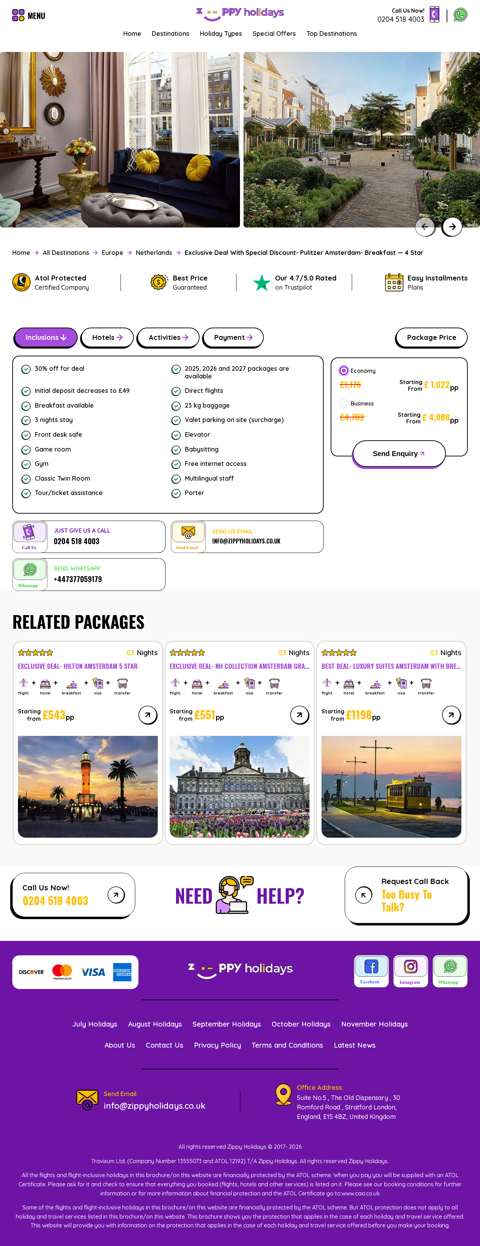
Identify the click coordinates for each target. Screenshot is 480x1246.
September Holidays (227, 1024)
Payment (229, 337)
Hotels (103, 337)
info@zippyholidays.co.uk (154, 1105)
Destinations (170, 33)
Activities (165, 337)
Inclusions (42, 337)
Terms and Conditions (287, 1045)
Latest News (355, 1045)
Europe (112, 253)
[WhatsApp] (461, 15)
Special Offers (274, 33)
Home (132, 33)
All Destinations (66, 253)
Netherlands (154, 253)
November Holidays (374, 1024)
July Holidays (94, 1024)
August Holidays (155, 1024)
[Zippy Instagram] (410, 972)
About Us (119, 1045)
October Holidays (301, 1024)
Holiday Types (221, 33)
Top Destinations (331, 33)
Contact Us (164, 1045)
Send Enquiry (395, 453)
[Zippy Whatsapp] (450, 972)
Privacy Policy (217, 1045)
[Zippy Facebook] (371, 972)
